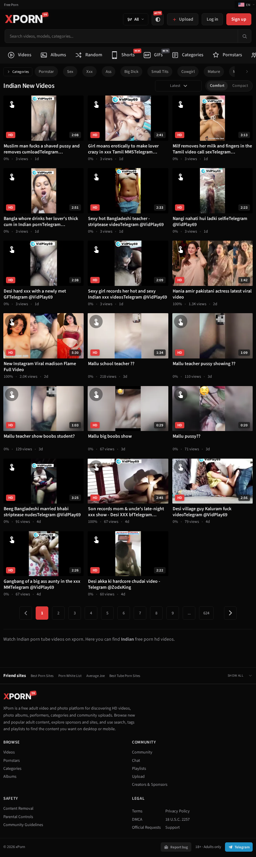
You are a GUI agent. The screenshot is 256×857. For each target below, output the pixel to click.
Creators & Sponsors (149, 784)
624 (206, 613)
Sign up (238, 19)
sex (70, 72)
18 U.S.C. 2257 (177, 819)
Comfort (217, 86)
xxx (89, 72)
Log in (212, 19)
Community (142, 752)
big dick (131, 72)
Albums (9, 776)
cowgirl (188, 72)
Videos (9, 752)
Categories (20, 71)
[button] (249, 72)
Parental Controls (18, 817)
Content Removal (18, 808)
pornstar (46, 72)
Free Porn (11, 5)
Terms (137, 811)
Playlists (139, 768)
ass (108, 72)
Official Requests (146, 827)
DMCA (137, 819)
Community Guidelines (23, 825)
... (189, 613)
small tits (159, 72)
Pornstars (11, 760)
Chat (136, 760)
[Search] (244, 36)
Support (172, 827)
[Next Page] (230, 613)
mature (214, 72)
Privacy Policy (177, 811)
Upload (138, 776)
